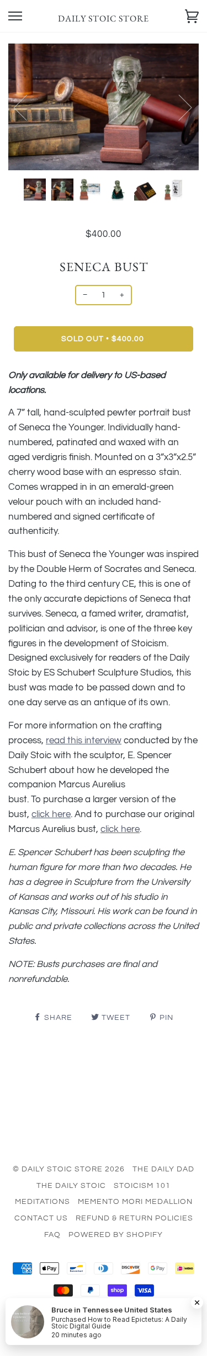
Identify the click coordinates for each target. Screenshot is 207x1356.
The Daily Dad (163, 1169)
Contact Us (41, 1218)
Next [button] (178, 107)
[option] (103, 107)
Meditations (42, 1202)
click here (120, 829)
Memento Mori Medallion (135, 1202)
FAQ (52, 1235)
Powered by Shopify (115, 1235)
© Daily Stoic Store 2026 (69, 1169)
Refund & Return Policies (134, 1218)
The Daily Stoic (71, 1186)
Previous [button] (27, 107)
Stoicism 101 (142, 1186)
